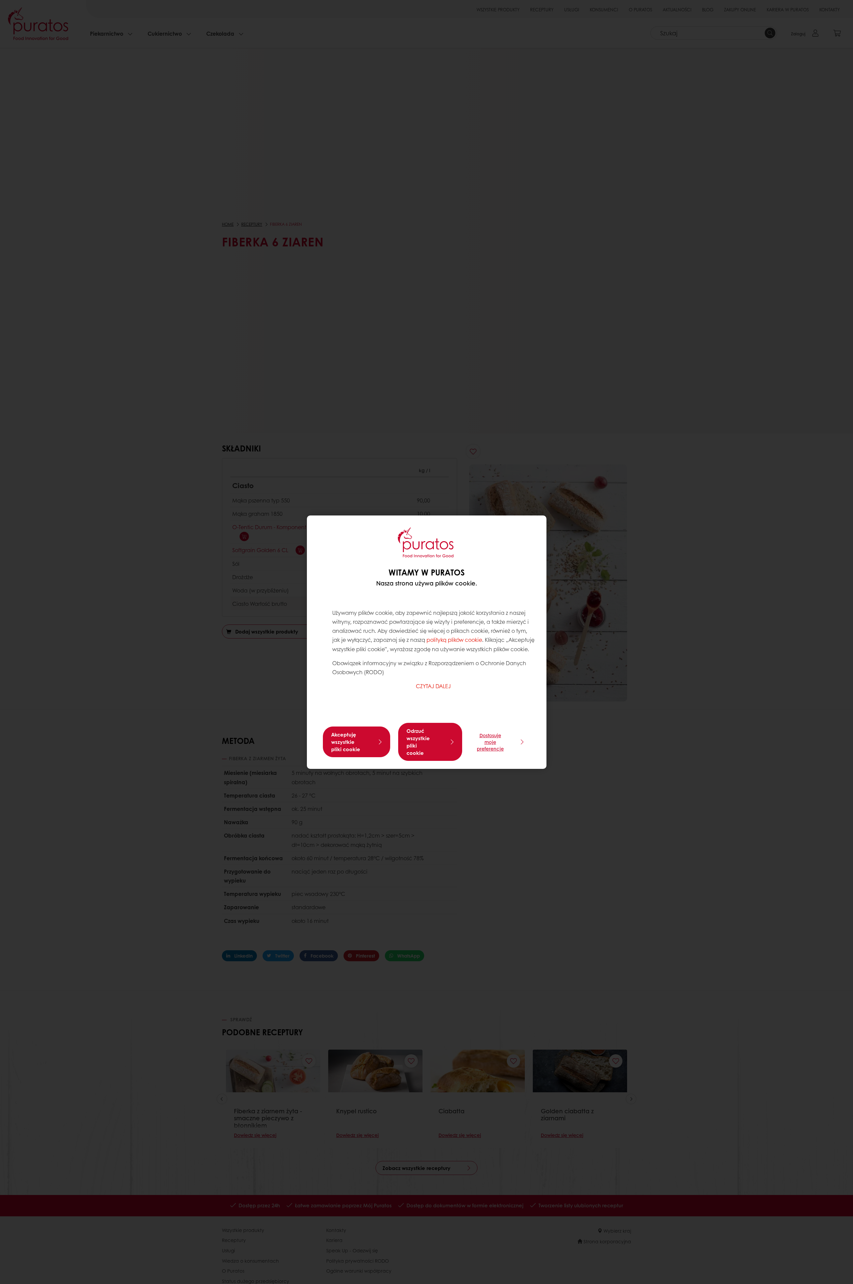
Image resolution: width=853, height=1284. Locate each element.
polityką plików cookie (454, 640)
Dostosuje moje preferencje (490, 742)
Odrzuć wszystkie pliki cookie (418, 742)
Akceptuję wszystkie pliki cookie (345, 742)
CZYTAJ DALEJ (433, 686)
